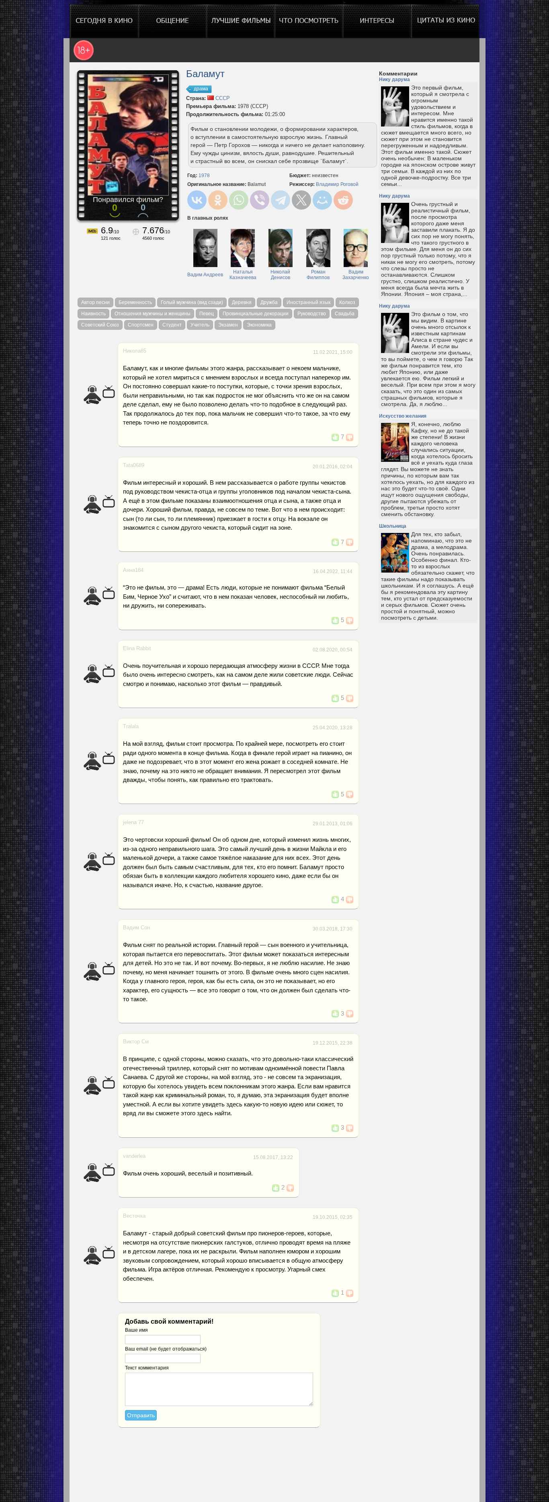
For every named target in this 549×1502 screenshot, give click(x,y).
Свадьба (344, 313)
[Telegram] (280, 200)
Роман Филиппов (318, 274)
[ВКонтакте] (197, 200)
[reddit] (343, 200)
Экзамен (228, 325)
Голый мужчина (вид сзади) (192, 302)
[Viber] (259, 200)
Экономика (259, 325)
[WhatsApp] (238, 200)
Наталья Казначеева (242, 274)
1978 (204, 175)
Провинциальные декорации (256, 313)
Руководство (311, 313)
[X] (301, 200)
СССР (222, 98)
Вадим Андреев (205, 275)
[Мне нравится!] (335, 437)
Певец (206, 313)
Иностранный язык (308, 302)
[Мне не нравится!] (350, 437)
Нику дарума (394, 79)
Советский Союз (100, 325)
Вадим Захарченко (355, 274)
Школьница (392, 526)
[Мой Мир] (322, 200)
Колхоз (347, 302)
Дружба (269, 302)
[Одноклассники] (217, 200)
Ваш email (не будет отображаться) (166, 1349)
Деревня (242, 302)
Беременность (135, 302)
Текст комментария (147, 1368)
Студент (172, 325)
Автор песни (95, 302)
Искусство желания (402, 416)
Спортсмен (141, 325)
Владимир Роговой (337, 184)
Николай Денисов (280, 274)
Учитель (200, 325)
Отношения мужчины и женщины (153, 313)
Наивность (93, 313)
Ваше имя (136, 1330)
